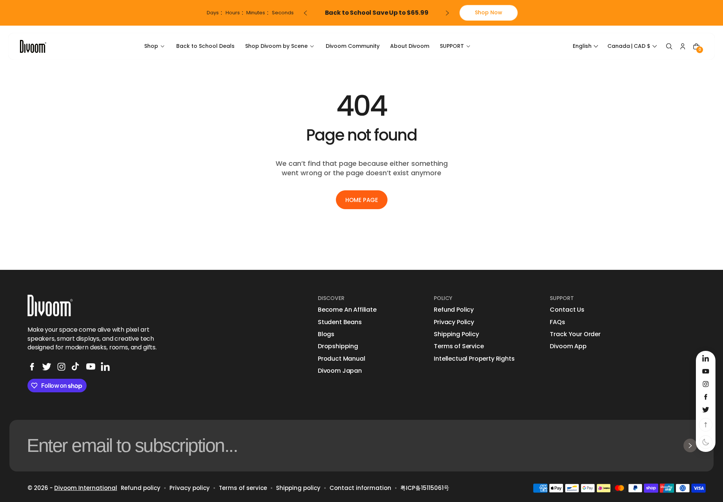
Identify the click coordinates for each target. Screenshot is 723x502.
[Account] (682, 46)
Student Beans (340, 322)
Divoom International (85, 488)
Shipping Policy (456, 334)
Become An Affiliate (347, 310)
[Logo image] (33, 46)
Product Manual (341, 359)
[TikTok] (76, 366)
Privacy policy (189, 488)
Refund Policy (454, 310)
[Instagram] (61, 366)
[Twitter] (46, 366)
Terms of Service (459, 346)
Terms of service (243, 488)
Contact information (360, 488)
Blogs (326, 334)
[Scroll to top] (705, 424)
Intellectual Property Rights (474, 359)
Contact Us (567, 310)
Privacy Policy (454, 322)
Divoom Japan (340, 371)
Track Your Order (575, 334)
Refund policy (140, 488)
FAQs (557, 322)
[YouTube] (90, 366)
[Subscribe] (690, 445)
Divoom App (568, 346)
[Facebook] (32, 366)
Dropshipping (338, 346)
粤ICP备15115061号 (424, 488)
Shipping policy (298, 488)
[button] (586, 46)
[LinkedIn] (105, 366)
